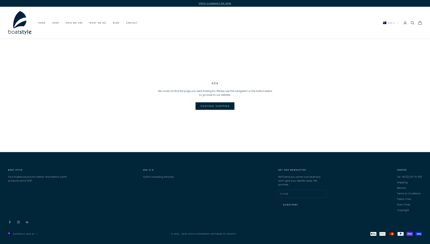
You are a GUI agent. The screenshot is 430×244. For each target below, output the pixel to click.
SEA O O (148, 169)
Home (42, 22)
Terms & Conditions (409, 193)
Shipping (402, 182)
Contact (132, 22)
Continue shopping (215, 106)
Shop (55, 22)
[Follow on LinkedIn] (27, 222)
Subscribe (290, 204)
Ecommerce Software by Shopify (216, 234)
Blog (116, 22)
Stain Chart (403, 204)
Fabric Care (404, 199)
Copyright (403, 210)
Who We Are (74, 22)
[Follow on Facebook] (9, 222)
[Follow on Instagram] (18, 222)
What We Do (98, 22)
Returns (401, 188)
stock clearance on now (215, 3)
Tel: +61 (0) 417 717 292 (409, 177)
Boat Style (15, 169)
